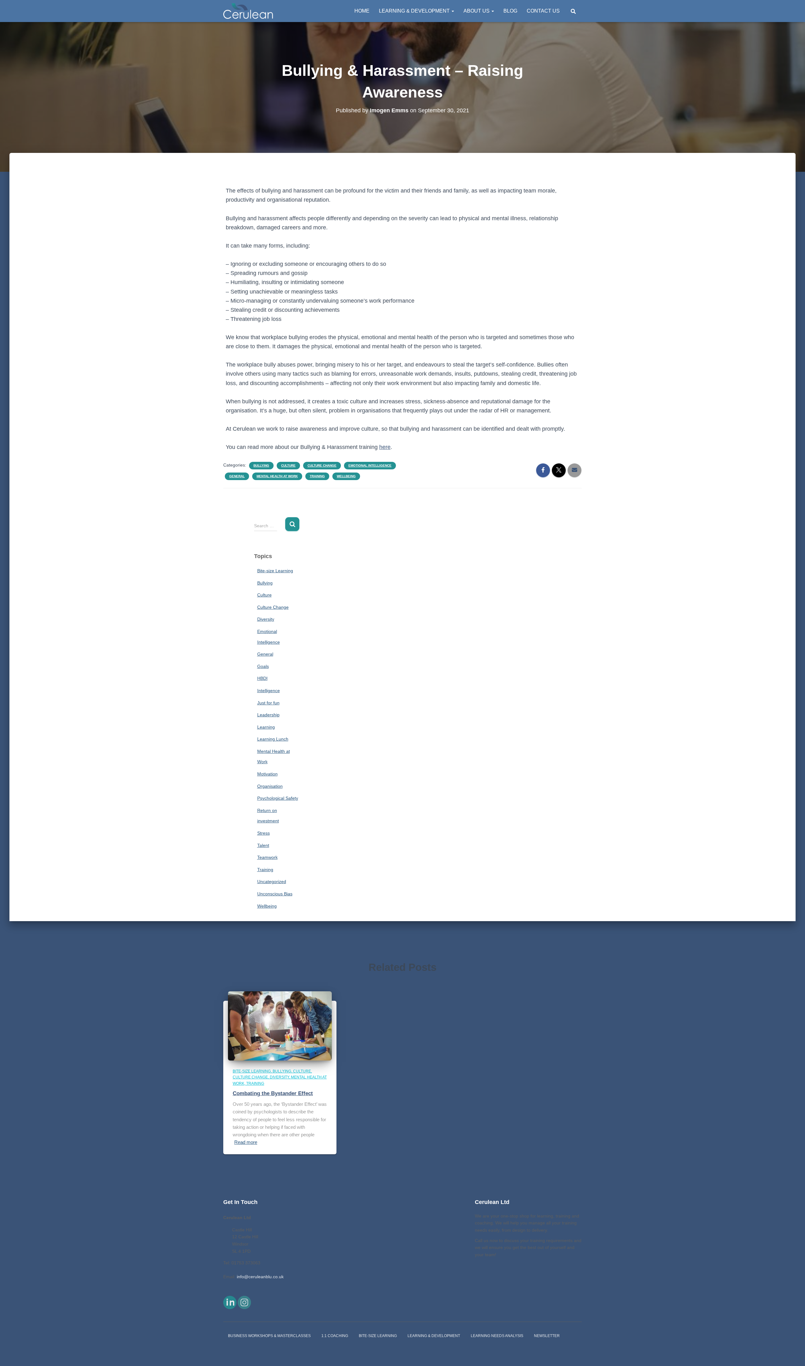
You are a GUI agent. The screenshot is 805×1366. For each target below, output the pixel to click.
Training (317, 476)
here (385, 447)
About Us (477, 11)
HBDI (262, 678)
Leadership (268, 714)
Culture (288, 465)
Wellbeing (346, 476)
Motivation (267, 773)
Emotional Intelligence (369, 465)
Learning (266, 727)
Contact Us (543, 11)
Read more (245, 1142)
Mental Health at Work (277, 476)
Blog (510, 11)
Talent (263, 845)
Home (361, 11)
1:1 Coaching (334, 1336)
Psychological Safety (277, 798)
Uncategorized (271, 881)
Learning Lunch (272, 739)
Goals (263, 666)
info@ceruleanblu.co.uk (260, 1276)
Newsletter (547, 1336)
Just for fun (268, 702)
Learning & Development (415, 11)
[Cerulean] (248, 11)
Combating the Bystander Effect (273, 1093)
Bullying (261, 465)
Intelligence (268, 690)
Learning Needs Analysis (497, 1336)
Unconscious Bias (274, 893)
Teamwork (267, 857)
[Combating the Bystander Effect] (280, 1025)
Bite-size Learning (275, 570)
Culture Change (322, 465)
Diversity (265, 619)
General (237, 476)
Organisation (270, 786)
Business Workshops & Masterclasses (269, 1336)
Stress (263, 833)
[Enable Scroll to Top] (793, 1353)
